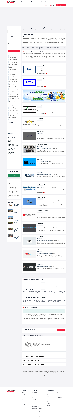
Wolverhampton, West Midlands (14, 101)
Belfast (48, 392)
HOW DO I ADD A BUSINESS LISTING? (30, 337)
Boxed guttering (10, 127)
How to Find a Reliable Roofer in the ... (16, 211)
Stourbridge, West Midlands (13, 88)
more (46, 73)
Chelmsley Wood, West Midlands (14, 67)
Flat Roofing (9, 141)
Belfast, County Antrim (12, 107)
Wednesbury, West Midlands (13, 94)
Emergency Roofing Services (12, 142)
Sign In (47, 5)
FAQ (22, 402)
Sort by (9, 37)
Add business (61, 330)
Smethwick (38, 135)
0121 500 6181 (39, 238)
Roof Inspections (10, 149)
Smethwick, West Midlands (13, 84)
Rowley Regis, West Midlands (13, 81)
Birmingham (39, 68)
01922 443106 (39, 159)
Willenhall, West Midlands (13, 99)
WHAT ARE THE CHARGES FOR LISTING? (31, 353)
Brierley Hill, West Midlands (13, 64)
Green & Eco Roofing (11, 152)
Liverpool (58, 402)
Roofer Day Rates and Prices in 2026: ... (16, 230)
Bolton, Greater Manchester (13, 110)
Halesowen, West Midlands (13, 76)
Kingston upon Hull (60, 397)
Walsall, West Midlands (12, 93)
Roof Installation (10, 138)
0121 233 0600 (39, 66)
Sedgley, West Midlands (13, 83)
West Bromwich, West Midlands (14, 98)
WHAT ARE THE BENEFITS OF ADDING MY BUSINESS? (33, 364)
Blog (49, 1)
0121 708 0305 (39, 172)
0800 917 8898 (39, 185)
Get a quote (23, 1)
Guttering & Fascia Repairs (12, 148)
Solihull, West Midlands (12, 86)
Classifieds (41, 1)
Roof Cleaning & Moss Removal (12, 150)
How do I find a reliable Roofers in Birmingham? (32, 311)
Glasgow (58, 395)
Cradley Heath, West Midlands (14, 71)
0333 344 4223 (39, 120)
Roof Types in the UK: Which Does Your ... (16, 218)
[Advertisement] (36, 17)
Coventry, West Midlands (13, 69)
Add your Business (62, 5)
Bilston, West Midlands (12, 57)
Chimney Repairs (10, 146)
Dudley (58, 392)
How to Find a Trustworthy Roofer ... (16, 205)
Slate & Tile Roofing (11, 144)
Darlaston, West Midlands (13, 72)
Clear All (17, 27)
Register (23, 401)
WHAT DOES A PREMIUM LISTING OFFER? (31, 360)
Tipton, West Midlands (12, 91)
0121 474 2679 (39, 212)
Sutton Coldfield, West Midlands (14, 89)
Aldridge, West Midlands (13, 55)
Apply (14, 50)
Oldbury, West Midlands (13, 79)
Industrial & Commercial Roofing (13, 145)
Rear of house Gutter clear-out (12, 126)
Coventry (48, 403)
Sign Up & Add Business (13, 175)
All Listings (23, 394)
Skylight (9, 129)
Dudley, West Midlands (12, 74)
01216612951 (39, 107)
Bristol (48, 400)
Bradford (48, 398)
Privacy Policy (24, 404)
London (58, 404)
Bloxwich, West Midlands (13, 62)
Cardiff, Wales (11, 115)
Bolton (48, 396)
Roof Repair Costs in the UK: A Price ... (16, 223)
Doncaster (48, 405)
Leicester (58, 401)
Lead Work (9, 153)
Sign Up (52, 5)
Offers (46, 1)
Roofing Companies (34, 1)
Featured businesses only (12, 47)
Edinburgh (58, 394)
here (27, 339)
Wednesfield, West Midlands (13, 96)
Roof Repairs (9, 140)
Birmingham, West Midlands (13, 59)
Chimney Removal (10, 133)
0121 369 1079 (39, 225)
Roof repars (9, 124)
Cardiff (48, 401)
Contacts (28, 1)
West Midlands (43, 68)
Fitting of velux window (11, 131)
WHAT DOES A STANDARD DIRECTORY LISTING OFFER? (34, 356)
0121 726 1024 (39, 146)
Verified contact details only (13, 46)
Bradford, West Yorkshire (13, 112)
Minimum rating (10, 42)
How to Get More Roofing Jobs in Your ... (16, 236)
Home (18, 1)
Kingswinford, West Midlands (13, 77)
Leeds (58, 399)
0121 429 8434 (39, 133)
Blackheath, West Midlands (13, 61)
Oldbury (38, 227)
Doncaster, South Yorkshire (13, 119)
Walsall (38, 161)
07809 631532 (39, 251)
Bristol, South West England (13, 113)
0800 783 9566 (39, 264)
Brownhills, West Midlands (13, 66)
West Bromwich (39, 200)
